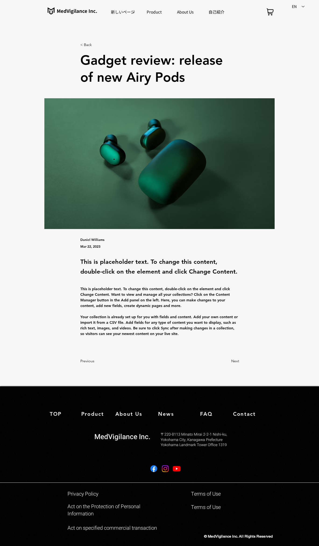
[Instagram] (165, 468)
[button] (154, 12)
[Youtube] (176, 468)
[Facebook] (153, 468)
